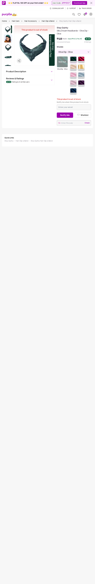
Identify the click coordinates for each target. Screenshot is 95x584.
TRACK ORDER (87, 8)
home (4, 21)
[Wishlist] (79, 14)
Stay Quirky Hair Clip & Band (42, 141)
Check (87, 123)
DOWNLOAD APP (58, 8)
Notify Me (65, 115)
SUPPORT (72, 8)
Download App (79, 3)
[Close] (91, 3)
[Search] (73, 14)
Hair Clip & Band (48, 21)
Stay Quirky (8, 141)
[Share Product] (19, 60)
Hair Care (15, 21)
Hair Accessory (30, 21)
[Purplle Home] (7, 14)
